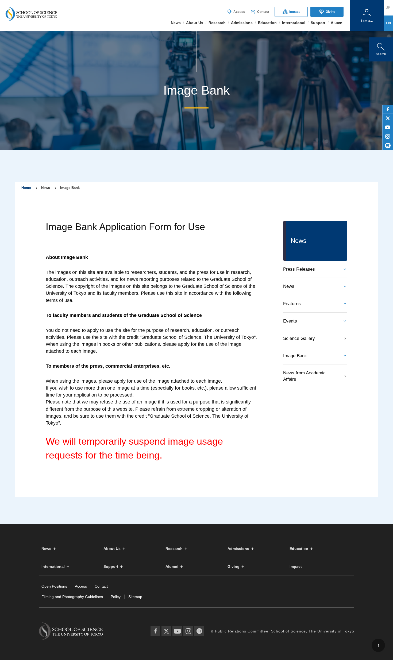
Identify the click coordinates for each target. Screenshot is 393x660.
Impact (291, 11)
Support (110, 567)
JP (388, 7)
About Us (112, 549)
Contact (260, 12)
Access (236, 12)
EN (388, 23)
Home (26, 188)
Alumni (171, 567)
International (53, 567)
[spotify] (387, 145)
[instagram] (387, 136)
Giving (327, 11)
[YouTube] (177, 631)
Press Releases (299, 269)
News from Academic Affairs (304, 376)
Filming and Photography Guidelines (72, 597)
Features (292, 303)
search (381, 48)
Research (174, 549)
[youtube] (387, 127)
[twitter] (387, 118)
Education (299, 549)
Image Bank (295, 355)
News (288, 286)
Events (290, 321)
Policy (116, 597)
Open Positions (54, 586)
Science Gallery (299, 338)
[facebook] (387, 109)
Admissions (238, 549)
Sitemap (135, 597)
